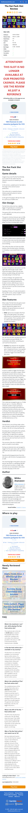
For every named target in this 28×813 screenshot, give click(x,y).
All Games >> (14, 130)
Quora (24, 507)
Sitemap (20, 795)
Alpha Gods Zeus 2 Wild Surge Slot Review (14, 576)
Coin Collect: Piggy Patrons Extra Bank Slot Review (14, 606)
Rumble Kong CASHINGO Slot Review (14, 591)
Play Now (14, 787)
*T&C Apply (14, 126)
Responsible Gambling (10, 795)
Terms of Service (8, 793)
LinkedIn (19, 507)
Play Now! (14, 147)
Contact (10, 796)
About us (17, 796)
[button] (14, 626)
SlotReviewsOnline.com (8, 2)
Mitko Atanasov (19, 484)
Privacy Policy (19, 793)
